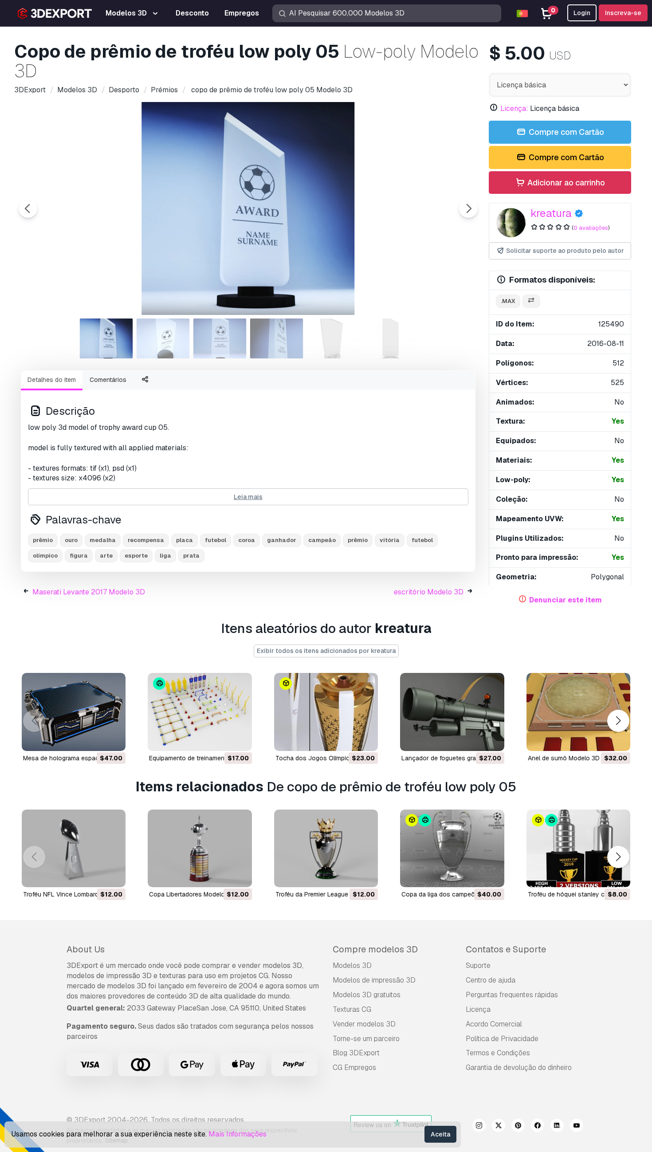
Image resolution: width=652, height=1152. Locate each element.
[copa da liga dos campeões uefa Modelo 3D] (452, 849)
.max (508, 301)
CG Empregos (354, 1067)
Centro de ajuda (490, 980)
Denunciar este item (565, 600)
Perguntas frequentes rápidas (512, 994)
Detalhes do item (51, 380)
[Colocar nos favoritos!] (113, 738)
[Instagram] (479, 1127)
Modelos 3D (352, 965)
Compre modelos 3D (375, 949)
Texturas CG (352, 1009)
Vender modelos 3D (364, 1024)
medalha (103, 540)
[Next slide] (468, 208)
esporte (136, 555)
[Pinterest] (518, 1127)
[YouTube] (576, 1127)
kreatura (551, 213)
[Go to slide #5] (333, 338)
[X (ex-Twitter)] (498, 1127)
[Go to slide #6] (390, 338)
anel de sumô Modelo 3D (564, 758)
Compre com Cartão (565, 132)
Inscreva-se (623, 13)
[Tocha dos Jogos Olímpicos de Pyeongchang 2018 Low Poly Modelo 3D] (326, 712)
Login (581, 13)
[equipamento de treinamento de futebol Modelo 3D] (199, 712)
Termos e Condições (498, 1053)
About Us (86, 949)
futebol (215, 540)
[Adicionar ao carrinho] (94, 738)
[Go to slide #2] (163, 338)
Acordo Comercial (494, 1024)
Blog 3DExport (356, 1053)
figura (79, 555)
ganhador (281, 540)
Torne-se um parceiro (366, 1038)
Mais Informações (237, 1134)
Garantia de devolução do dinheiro (519, 1067)
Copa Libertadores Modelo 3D (192, 894)
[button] (618, 720)
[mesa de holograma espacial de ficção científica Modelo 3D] (74, 712)
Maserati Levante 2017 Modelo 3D (88, 592)
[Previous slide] (28, 208)
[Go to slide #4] (276, 338)
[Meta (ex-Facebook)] (537, 1127)
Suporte (478, 965)
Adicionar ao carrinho (565, 182)
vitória (390, 540)
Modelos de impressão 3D (374, 980)
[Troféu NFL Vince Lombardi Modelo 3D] (74, 849)
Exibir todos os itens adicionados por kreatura (326, 651)
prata (191, 555)
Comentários (108, 380)
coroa (246, 540)
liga (165, 555)
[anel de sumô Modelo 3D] (578, 712)
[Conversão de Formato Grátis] (531, 301)
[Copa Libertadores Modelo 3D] (199, 849)
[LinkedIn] (557, 1127)
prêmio (43, 540)
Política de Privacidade (502, 1038)
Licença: (514, 108)
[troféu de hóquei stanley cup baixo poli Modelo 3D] (578, 849)
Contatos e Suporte (506, 949)
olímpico (45, 555)
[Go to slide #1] (106, 338)
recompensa (146, 540)
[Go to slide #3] (220, 338)
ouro (71, 540)
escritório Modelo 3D (428, 592)
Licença (478, 1009)
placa (184, 540)
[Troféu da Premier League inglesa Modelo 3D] (326, 849)
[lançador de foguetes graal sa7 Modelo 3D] (452, 712)
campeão (322, 540)
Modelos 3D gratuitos (367, 994)
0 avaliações (590, 228)
